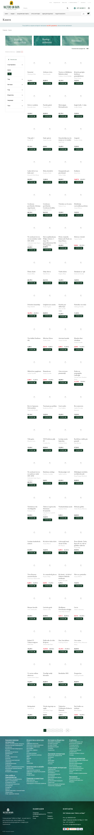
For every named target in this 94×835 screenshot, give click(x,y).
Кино (28, 751)
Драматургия (8, 753)
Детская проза (73, 765)
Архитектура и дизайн (35, 767)
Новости (49, 812)
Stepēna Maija (62, 274)
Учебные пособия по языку (76, 753)
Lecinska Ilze (46, 443)
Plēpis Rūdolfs (31, 306)
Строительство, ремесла (33, 770)
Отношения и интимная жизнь (13, 779)
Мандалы (71, 781)
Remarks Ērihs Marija (33, 175)
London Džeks (46, 340)
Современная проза (10, 763)
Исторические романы (11, 771)
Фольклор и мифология (33, 746)
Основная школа (73, 745)
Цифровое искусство (32, 743)
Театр (28, 761)
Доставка (35, 816)
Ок (9, 73)
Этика (49, 759)
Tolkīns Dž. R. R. (31, 210)
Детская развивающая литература (78, 760)
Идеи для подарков (47, 13)
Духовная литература (56, 754)
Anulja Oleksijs (78, 107)
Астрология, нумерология (55, 755)
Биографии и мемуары (54, 742)
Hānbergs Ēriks (31, 74)
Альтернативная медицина (55, 780)
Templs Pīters (46, 107)
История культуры (32, 753)
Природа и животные (35, 778)
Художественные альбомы (34, 755)
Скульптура (30, 763)
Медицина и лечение (53, 771)
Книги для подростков (75, 770)
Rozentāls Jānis (31, 107)
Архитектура (30, 768)
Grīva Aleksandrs (32, 609)
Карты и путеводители (11, 780)
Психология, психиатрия (54, 785)
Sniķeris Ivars (62, 206)
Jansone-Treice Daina (33, 677)
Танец (28, 742)
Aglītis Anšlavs (63, 474)
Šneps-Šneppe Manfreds (80, 476)
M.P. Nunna (62, 545)
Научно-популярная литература (56, 784)
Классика (7, 758)
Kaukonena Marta (48, 408)
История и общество (56, 740)
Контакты (83, 2)
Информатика (52, 769)
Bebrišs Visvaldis (63, 580)
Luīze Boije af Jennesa (64, 611)
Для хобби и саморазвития (11, 776)
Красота (7, 789)
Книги (6, 13)
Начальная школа (74, 746)
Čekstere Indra (47, 609)
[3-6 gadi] (60, 311)
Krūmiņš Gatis (31, 511)
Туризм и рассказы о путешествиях (15, 790)
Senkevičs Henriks (79, 274)
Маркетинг (51, 779)
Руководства (8, 785)
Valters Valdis (62, 175)
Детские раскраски (74, 778)
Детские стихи (73, 761)
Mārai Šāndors (78, 710)
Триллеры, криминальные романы (14, 766)
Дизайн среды (31, 775)
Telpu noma (64, 2)
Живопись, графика (32, 750)
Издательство (57, 2)
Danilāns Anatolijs (48, 474)
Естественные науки (32, 781)
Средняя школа (73, 748)
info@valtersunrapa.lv (75, 824)
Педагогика (51, 782)
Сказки (71, 771)
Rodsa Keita (77, 173)
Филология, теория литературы (35, 745)
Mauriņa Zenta (31, 441)
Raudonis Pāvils (47, 173)
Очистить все (13, 59)
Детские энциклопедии (75, 763)
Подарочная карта (60, 13)
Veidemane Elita (63, 243)
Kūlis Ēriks (30, 644)
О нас (50, 2)
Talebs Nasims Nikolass (80, 509)
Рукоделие (8, 787)
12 (67, 730)
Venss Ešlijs (77, 547)
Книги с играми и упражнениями (78, 773)
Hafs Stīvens (46, 274)
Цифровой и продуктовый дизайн (36, 771)
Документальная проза (11, 752)
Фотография (30, 748)
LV (88, 2)
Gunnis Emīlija (78, 239)
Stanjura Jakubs (78, 140)
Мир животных (31, 780)
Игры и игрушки (35, 13)
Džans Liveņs (77, 78)
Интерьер (29, 773)
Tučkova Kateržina (79, 609)
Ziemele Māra (31, 274)
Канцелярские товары (23, 13)
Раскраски (73, 777)
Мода (28, 756)
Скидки (13, 13)
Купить (31, 83)
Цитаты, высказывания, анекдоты (14, 743)
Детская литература (77, 758)
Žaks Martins (77, 443)
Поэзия (7, 755)
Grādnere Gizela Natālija (65, 76)
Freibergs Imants (63, 642)
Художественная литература (12, 741)
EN (90, 2)
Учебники (73, 740)
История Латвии (52, 745)
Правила (49, 816)
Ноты (28, 760)
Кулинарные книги (10, 782)
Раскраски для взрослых (76, 780)
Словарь (71, 755)
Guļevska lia (30, 708)
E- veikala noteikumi (73, 2)
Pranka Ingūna (47, 306)
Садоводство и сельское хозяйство (36, 783)
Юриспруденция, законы (54, 777)
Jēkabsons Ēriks (63, 712)
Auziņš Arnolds (47, 140)
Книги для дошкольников (76, 768)
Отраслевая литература (57, 767)
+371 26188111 (70, 822)
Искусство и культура (35, 740)
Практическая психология (12, 784)
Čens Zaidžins (62, 408)
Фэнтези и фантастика (11, 757)
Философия (51, 760)
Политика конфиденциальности (39, 813)
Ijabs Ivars (61, 142)
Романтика (8, 765)
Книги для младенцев (75, 766)
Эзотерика (51, 757)
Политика (50, 748)
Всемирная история (53, 746)
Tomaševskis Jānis (48, 644)
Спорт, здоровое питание (12, 794)
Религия (50, 763)
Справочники (9, 792)
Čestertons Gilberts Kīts (33, 578)
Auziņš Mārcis (78, 208)
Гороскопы (51, 762)
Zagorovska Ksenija (32, 410)
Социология (51, 750)
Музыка (29, 758)
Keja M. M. (30, 140)
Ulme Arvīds (62, 308)
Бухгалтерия (51, 776)
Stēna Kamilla (46, 74)
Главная (5, 30)
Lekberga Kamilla (79, 306)
